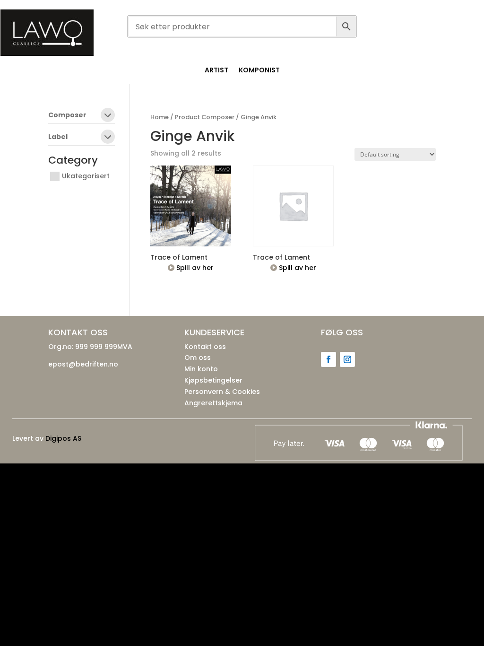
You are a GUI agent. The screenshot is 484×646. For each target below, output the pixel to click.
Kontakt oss (205, 346)
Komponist (259, 71)
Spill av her (194, 267)
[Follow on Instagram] (347, 359)
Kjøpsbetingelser (213, 380)
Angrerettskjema (213, 403)
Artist (216, 71)
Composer (67, 116)
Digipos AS (63, 438)
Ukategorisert (86, 176)
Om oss (197, 357)
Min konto (201, 369)
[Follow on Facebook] (328, 359)
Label (58, 137)
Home (159, 117)
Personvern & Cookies (222, 391)
